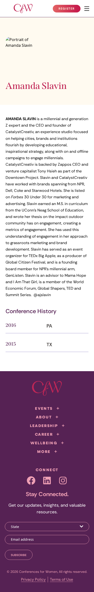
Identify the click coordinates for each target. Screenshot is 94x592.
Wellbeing (44, 442)
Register (69, 9)
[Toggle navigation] (86, 8)
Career (44, 434)
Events (44, 408)
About (44, 417)
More (44, 451)
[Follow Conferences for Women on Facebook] (31, 480)
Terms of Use (61, 579)
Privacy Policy (33, 579)
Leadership (44, 425)
